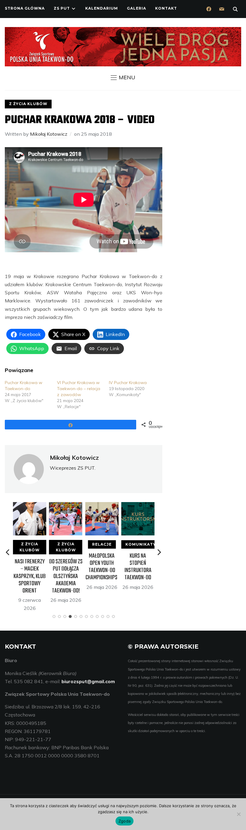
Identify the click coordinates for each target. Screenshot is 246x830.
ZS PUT (62, 8)
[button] (123, 77)
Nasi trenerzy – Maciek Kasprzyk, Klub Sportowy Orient (30, 576)
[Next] (159, 552)
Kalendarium (101, 8)
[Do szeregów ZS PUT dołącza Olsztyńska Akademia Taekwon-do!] (65, 506)
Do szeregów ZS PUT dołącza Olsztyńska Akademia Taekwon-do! (65, 576)
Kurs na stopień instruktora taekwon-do (137, 567)
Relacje (101, 544)
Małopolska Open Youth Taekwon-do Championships (101, 567)
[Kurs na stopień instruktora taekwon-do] (137, 506)
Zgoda (124, 821)
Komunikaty (140, 544)
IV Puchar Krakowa (128, 382)
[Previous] (8, 552)
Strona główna (25, 8)
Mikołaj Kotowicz (48, 134)
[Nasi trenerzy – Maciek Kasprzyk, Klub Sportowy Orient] (29, 506)
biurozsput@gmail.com (88, 681)
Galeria (136, 8)
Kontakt (166, 8)
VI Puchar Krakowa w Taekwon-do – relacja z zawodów (78, 388)
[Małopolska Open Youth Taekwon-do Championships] (101, 506)
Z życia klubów (28, 103)
